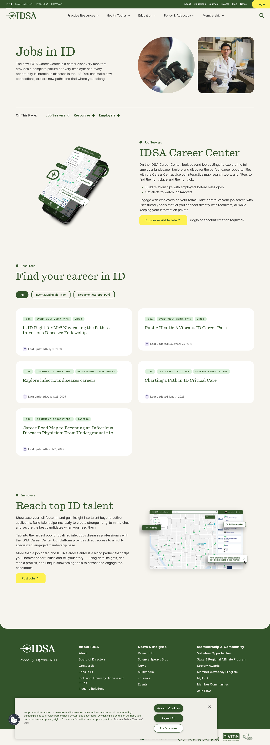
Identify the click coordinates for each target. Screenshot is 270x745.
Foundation (22, 4)
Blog (234, 4)
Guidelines (200, 4)
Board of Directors (92, 659)
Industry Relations (91, 688)
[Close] (210, 707)
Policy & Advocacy (177, 15)
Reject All (168, 718)
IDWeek (41, 4)
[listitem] (74, 332)
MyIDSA (203, 678)
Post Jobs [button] (28, 578)
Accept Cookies (168, 708)
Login (261, 4)
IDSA (9, 4)
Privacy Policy (122, 719)
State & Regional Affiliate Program (221, 659)
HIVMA (55, 4)
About (187, 4)
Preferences (168, 728)
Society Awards (208, 665)
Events (225, 4)
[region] (116, 718)
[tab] (22, 294)
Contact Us (86, 665)
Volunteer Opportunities (214, 653)
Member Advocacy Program (217, 672)
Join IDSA (204, 691)
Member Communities (213, 684)
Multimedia (146, 672)
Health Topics (117, 15)
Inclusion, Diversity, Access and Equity (101, 680)
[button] (259, 15)
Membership (212, 15)
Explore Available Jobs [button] (161, 220)
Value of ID (146, 653)
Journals (214, 4)
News (243, 4)
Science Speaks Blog (153, 659)
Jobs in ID (86, 672)
